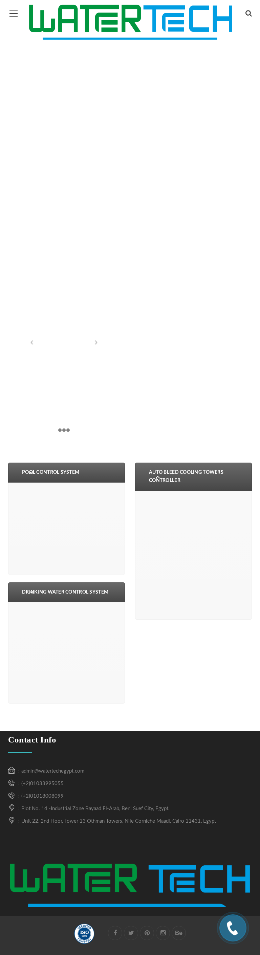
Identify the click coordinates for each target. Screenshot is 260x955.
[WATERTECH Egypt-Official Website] (130, 21)
